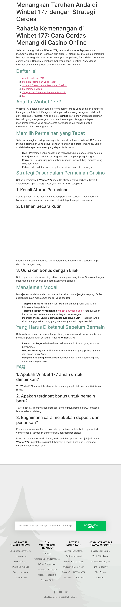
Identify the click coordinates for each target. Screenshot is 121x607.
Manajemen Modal (32, 88)
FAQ (24, 95)
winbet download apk (70, 310)
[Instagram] (66, 592)
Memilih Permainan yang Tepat (39, 81)
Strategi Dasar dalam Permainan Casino (44, 85)
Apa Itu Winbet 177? (33, 78)
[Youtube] (60, 592)
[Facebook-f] (54, 592)
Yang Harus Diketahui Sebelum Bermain (44, 92)
